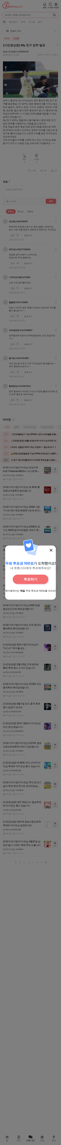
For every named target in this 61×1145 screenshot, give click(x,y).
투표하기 (30, 579)
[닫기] (51, 550)
